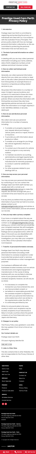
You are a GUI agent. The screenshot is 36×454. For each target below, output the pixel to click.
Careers (21, 381)
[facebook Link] (3, 404)
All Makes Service (7, 397)
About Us (22, 378)
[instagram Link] (6, 404)
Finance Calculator (8, 391)
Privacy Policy (23, 388)
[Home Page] (18, 2)
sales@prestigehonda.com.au (12, 189)
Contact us (10, 7)
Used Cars (5, 371)
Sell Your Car (25, 7)
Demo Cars (5, 369)
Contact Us (22, 375)
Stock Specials (6, 381)
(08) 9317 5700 (6, 344)
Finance (4, 388)
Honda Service (6, 400)
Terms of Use (23, 391)
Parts (20, 369)
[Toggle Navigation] (33, 12)
